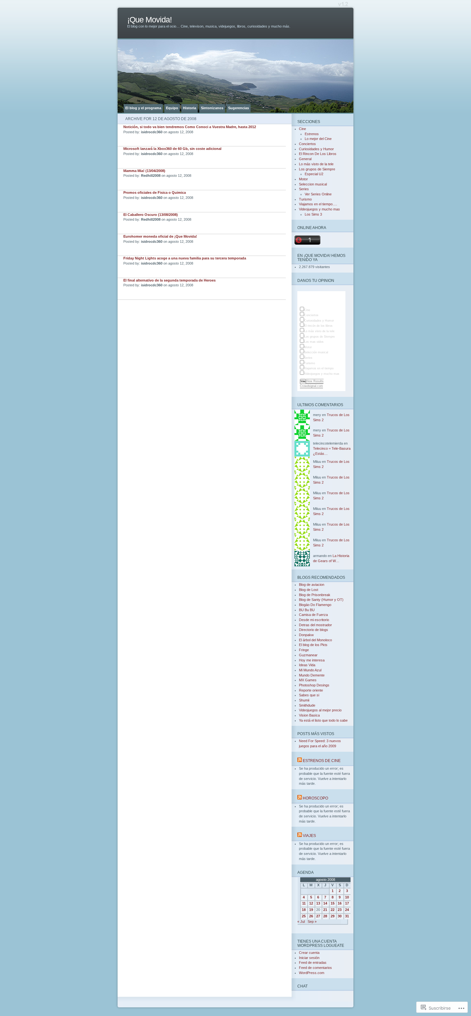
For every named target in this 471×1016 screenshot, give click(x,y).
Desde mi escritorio (314, 620)
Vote (303, 381)
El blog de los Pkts (313, 645)
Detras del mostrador (315, 625)
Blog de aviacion (311, 584)
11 (304, 903)
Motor (303, 179)
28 (325, 916)
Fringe (304, 650)
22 (333, 910)
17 (347, 903)
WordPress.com (311, 973)
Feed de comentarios (315, 968)
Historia (189, 108)
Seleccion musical (313, 184)
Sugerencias (238, 108)
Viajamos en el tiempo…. (318, 204)
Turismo (305, 199)
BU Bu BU (307, 610)
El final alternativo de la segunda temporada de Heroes (169, 280)
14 (325, 903)
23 (340, 910)
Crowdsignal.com (311, 386)
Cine (302, 129)
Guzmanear (308, 655)
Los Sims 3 (313, 214)
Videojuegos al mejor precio (320, 710)
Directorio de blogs (313, 630)
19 (311, 910)
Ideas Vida (307, 665)
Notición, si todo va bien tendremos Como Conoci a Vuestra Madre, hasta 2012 (189, 127)
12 (311, 903)
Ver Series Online (318, 194)
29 (333, 916)
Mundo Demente (312, 675)
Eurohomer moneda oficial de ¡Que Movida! (160, 236)
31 (347, 916)
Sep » (312, 921)
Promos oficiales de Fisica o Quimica (154, 192)
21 (325, 910)
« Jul (301, 921)
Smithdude (307, 705)
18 (304, 910)
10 (347, 897)
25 (304, 916)
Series (304, 189)
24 (347, 910)
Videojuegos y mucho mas (319, 209)
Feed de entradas (312, 962)
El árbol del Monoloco (315, 640)
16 (340, 903)
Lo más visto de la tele (316, 164)
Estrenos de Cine (322, 760)
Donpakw (306, 635)
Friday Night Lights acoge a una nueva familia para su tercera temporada (184, 258)
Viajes (309, 835)
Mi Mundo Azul (310, 670)
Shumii (304, 700)
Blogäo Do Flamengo (315, 605)
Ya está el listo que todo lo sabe (323, 720)
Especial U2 (314, 174)
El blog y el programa (143, 108)
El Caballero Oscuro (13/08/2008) (150, 215)
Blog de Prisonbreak (314, 595)
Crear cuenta (309, 953)
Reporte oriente (311, 690)
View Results (315, 381)
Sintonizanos (212, 108)
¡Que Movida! (149, 19)
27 (318, 916)
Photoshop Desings (314, 685)
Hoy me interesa (312, 660)
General (305, 159)
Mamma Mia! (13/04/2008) (144, 171)
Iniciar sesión (309, 958)
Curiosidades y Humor (316, 149)
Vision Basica (309, 715)
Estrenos (312, 134)
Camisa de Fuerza (313, 615)
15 (333, 903)
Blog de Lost (308, 590)
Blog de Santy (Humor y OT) (321, 600)
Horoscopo (315, 798)
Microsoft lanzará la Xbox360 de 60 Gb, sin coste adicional (172, 149)
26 (311, 916)
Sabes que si (309, 695)
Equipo (172, 108)
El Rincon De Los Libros (317, 154)
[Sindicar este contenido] (299, 760)
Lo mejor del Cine (318, 139)
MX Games (308, 680)
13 (318, 903)
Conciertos (307, 144)
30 (340, 916)
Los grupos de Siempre (317, 169)
